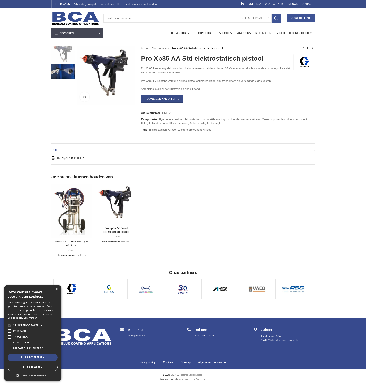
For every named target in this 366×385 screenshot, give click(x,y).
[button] (33, 375)
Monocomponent (296, 119)
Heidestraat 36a (271, 336)
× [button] (57, 289)
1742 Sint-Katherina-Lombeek (279, 340)
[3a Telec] (182, 289)
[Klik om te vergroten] (84, 97)
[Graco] (72, 289)
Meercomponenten (273, 119)
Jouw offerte (301, 18)
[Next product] (312, 48)
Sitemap (186, 362)
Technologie (214, 123)
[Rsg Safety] (294, 289)
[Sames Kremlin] (108, 289)
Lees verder (30, 317)
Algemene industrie (170, 119)
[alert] (32, 333)
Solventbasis (197, 123)
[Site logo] (75, 17)
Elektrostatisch (192, 119)
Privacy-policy (147, 362)
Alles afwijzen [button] (33, 367)
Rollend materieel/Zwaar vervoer (168, 123)
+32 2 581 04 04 (205, 335)
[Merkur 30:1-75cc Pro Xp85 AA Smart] (71, 211)
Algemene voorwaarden (212, 362)
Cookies (168, 362)
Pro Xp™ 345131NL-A (70, 158)
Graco (172, 129)
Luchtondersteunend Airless (243, 119)
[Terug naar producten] (307, 48)
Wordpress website (169, 379)
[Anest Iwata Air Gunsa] (220, 289)
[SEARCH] (276, 18)
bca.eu (145, 48)
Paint (144, 123)
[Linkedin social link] (242, 4)
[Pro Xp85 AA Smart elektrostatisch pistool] (116, 204)
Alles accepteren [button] (32, 357)
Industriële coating (214, 119)
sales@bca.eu (136, 335)
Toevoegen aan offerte (162, 98)
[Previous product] (303, 48)
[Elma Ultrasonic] (146, 289)
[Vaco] (256, 289)
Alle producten (160, 48)
